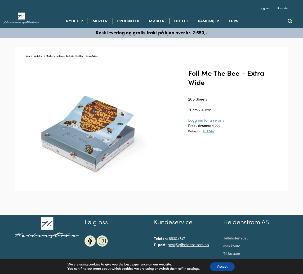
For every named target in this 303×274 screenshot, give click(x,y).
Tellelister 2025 (236, 238)
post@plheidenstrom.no (188, 244)
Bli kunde (282, 8)
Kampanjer (208, 20)
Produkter (128, 20)
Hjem (28, 55)
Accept (222, 266)
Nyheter (74, 20)
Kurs (233, 20)
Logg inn (264, 8)
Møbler (156, 20)
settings (193, 269)
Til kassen (231, 253)
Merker (100, 20)
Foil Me (60, 55)
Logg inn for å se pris (206, 120)
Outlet (181, 20)
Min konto (231, 245)
